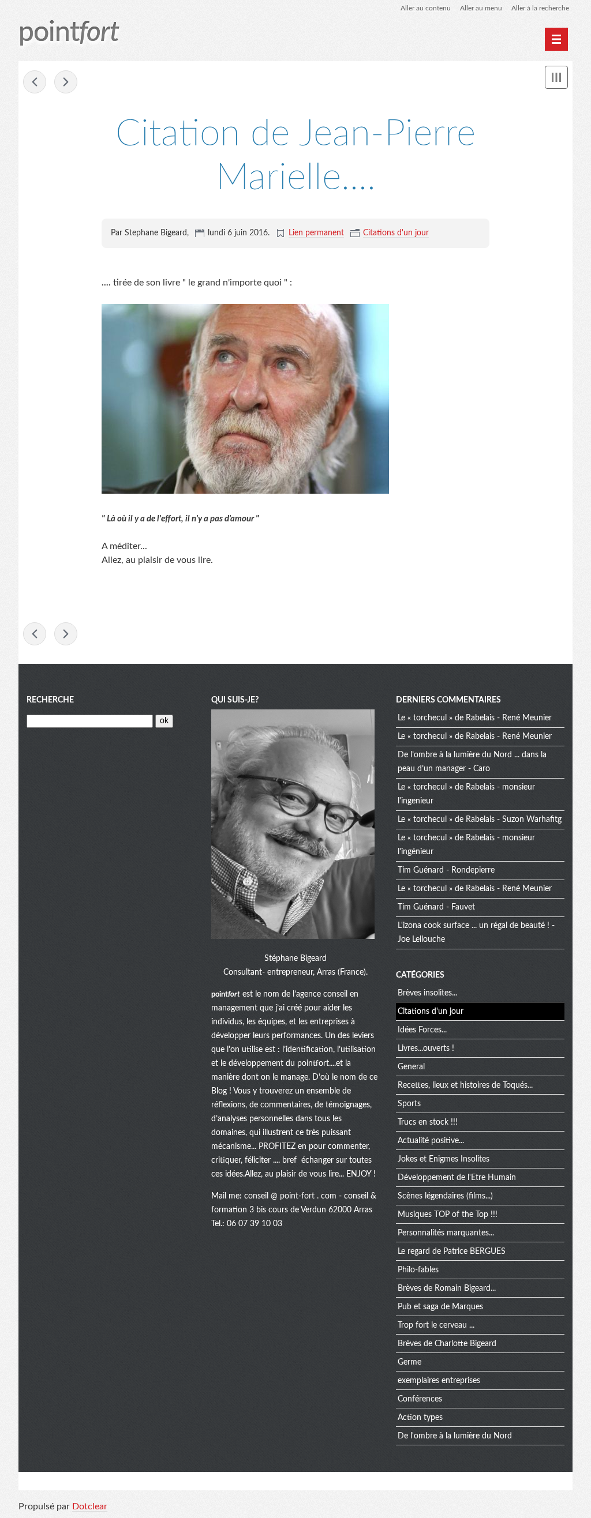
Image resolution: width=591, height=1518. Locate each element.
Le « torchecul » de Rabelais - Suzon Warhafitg (480, 820)
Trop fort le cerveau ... (436, 1325)
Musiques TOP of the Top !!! (448, 1215)
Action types (420, 1418)
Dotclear (89, 1506)
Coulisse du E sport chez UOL (34, 81)
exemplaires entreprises (439, 1381)
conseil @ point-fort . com (291, 1196)
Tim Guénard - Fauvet (436, 907)
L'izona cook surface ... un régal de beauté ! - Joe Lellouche (476, 933)
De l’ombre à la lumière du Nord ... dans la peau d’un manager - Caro (472, 762)
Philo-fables (418, 1270)
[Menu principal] (556, 39)
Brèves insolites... (427, 993)
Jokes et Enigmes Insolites (443, 1159)
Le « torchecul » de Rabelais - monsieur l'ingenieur (466, 794)
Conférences (420, 1399)
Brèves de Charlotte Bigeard (447, 1344)
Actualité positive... (431, 1141)
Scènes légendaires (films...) (445, 1196)
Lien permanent (316, 233)
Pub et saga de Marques (440, 1307)
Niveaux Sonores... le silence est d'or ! (65, 81)
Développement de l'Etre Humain (457, 1178)
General (411, 1067)
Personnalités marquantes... (446, 1233)
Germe (409, 1362)
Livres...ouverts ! (426, 1048)
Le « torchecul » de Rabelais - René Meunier (475, 718)
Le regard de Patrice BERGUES (452, 1252)
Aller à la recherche (540, 8)
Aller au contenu (426, 8)
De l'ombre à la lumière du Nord (455, 1436)
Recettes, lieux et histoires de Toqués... (465, 1085)
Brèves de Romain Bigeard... (447, 1288)
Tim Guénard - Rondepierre (446, 870)
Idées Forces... (422, 1030)
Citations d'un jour (396, 233)
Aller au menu (481, 8)
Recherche (50, 700)
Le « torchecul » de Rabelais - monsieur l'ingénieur (466, 845)
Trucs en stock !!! (428, 1122)
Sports (409, 1104)
